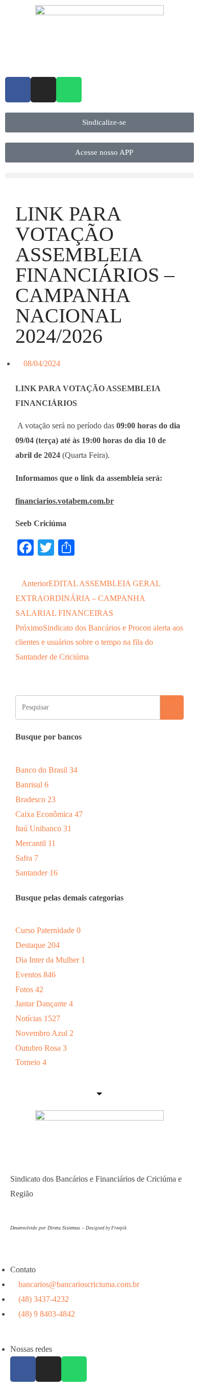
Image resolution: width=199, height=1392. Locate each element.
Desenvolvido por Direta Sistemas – (48, 1228)
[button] (99, 175)
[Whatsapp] (69, 89)
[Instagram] (43, 89)
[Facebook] (18, 89)
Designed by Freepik (106, 1228)
